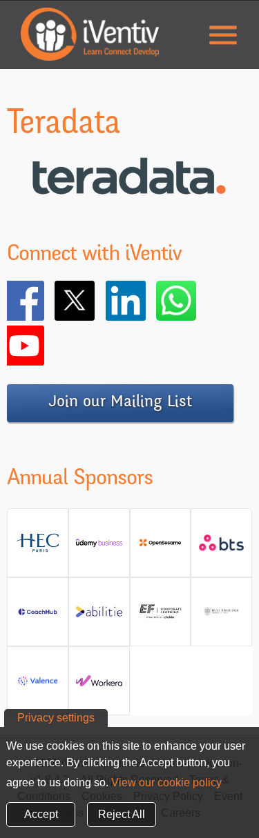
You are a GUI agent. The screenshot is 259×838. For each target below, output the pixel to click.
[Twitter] (95, 301)
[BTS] (221, 548)
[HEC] (38, 548)
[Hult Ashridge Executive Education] (221, 617)
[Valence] (38, 686)
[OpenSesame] (160, 548)
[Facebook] (44, 301)
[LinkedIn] (146, 301)
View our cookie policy (166, 782)
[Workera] (99, 686)
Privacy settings (56, 718)
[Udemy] (99, 548)
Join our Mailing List (120, 403)
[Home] (90, 34)
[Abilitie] (99, 617)
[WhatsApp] (196, 301)
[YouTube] (44, 346)
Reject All (121, 814)
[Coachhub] (38, 617)
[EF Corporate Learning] (160, 617)
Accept (41, 814)
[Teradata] (129, 211)
